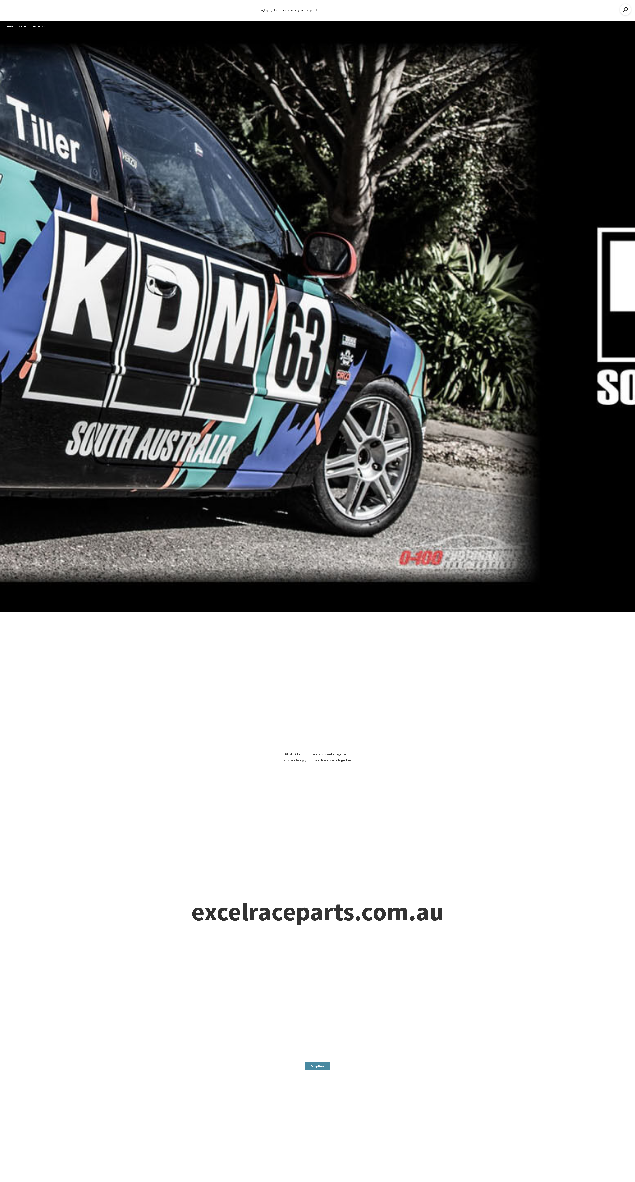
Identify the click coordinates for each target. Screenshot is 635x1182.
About (22, 26)
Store (10, 26)
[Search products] (625, 10)
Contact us (38, 26)
